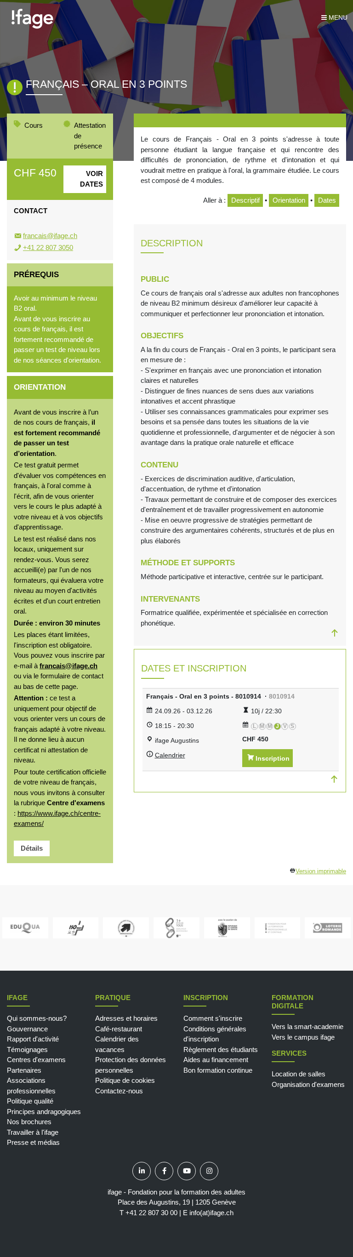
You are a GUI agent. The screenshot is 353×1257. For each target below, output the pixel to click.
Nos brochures (29, 1122)
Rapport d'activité (33, 1039)
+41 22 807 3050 (48, 247)
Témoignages (27, 1049)
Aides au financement (215, 1060)
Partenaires (24, 1070)
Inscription (273, 758)
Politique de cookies (125, 1080)
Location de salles (298, 1074)
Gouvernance (27, 1029)
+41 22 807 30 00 (151, 1213)
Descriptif (245, 200)
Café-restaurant (118, 1029)
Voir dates (91, 179)
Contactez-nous (119, 1091)
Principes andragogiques (44, 1111)
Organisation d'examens (308, 1084)
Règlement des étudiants (220, 1049)
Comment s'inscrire (212, 1018)
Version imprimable (321, 871)
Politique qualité (30, 1101)
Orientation (289, 200)
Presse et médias (33, 1142)
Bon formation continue (217, 1070)
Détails (32, 848)
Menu (337, 17)
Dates (327, 200)
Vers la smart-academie (307, 1026)
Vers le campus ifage (303, 1037)
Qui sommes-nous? (37, 1018)
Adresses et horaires (126, 1018)
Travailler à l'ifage (32, 1132)
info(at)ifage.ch (211, 1213)
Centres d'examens (36, 1060)
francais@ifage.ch (50, 235)
